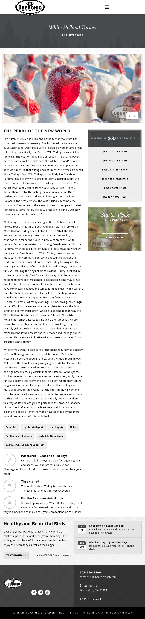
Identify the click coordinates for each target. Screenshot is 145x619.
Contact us (57, 469)
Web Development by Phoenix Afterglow (108, 613)
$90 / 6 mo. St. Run (115, 160)
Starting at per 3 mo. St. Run (115, 138)
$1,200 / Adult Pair (115, 196)
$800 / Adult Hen (115, 187)
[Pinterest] (40, 592)
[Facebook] (34, 592)
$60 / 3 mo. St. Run (115, 151)
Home (62, 613)
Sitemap (74, 613)
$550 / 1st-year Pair (115, 178)
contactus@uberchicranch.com (98, 577)
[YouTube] (47, 592)
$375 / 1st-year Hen (115, 169)
